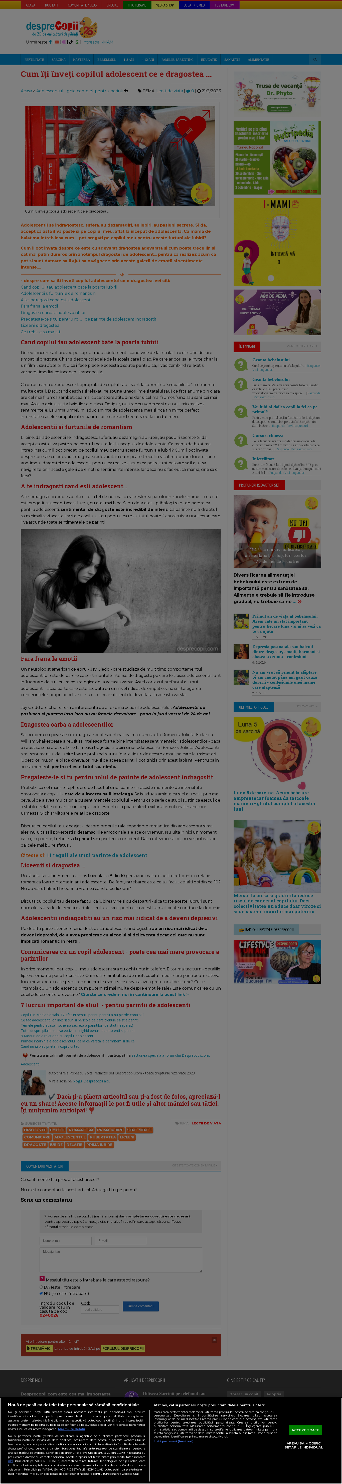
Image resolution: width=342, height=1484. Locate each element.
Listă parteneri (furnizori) (174, 1441)
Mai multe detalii (71, 1429)
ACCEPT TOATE (305, 1430)
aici (10, 1461)
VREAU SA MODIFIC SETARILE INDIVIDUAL (304, 1445)
